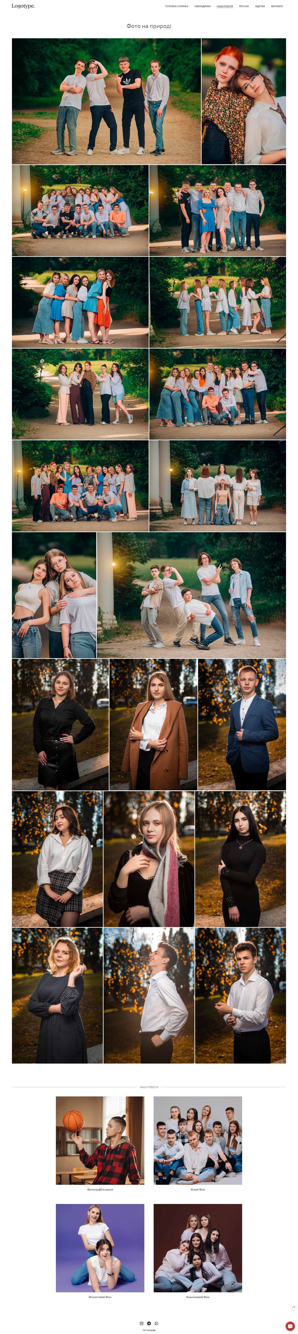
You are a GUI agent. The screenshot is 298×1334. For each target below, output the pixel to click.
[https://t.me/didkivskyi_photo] (149, 1323)
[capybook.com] (23, 6)
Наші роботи (225, 6)
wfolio (153, 1330)
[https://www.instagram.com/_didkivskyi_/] (141, 1323)
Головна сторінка (176, 6)
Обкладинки (202, 6)
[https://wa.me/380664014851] (156, 1323)
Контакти (277, 6)
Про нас (244, 6)
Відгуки (260, 6)
